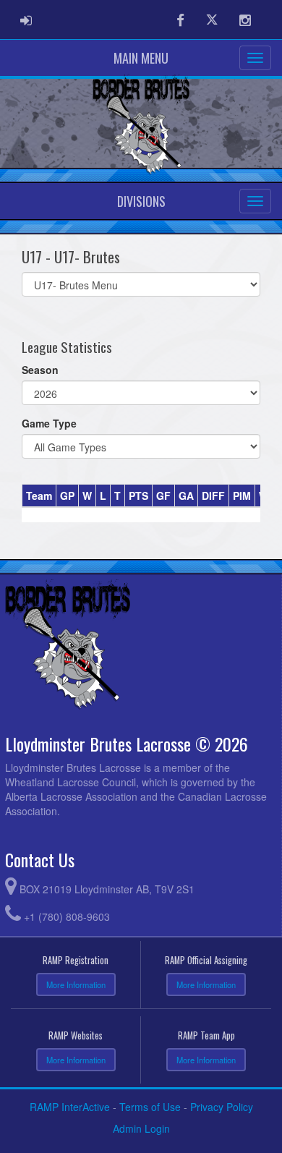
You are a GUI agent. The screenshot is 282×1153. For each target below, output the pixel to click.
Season (40, 369)
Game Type (49, 423)
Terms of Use (150, 1106)
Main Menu (141, 57)
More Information (76, 984)
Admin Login (141, 1128)
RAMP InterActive (70, 1106)
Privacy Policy (221, 1106)
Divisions (141, 201)
